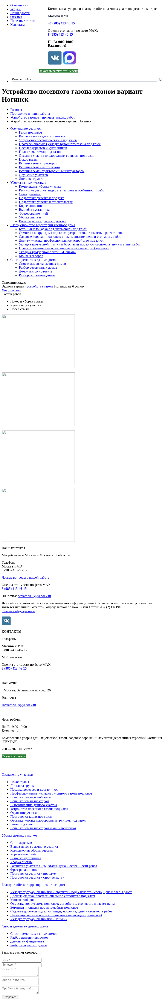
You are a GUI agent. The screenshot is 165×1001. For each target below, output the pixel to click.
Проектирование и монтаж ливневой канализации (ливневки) (64, 248)
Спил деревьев (30, 194)
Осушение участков (33, 175)
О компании (19, 5)
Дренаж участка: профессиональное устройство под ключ (61, 240)
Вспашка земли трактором (38, 163)
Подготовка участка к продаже (41, 198)
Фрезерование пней (33, 213)
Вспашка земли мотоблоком (39, 167)
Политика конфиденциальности (18, 611)
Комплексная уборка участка (40, 186)
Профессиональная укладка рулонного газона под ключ (60, 144)
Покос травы (28, 159)
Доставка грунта (31, 179)
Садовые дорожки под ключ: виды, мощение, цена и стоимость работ (70, 236)
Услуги (15, 9)
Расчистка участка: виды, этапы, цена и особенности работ (62, 190)
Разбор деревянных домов (38, 267)
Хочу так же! (11, 290)
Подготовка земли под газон (40, 152)
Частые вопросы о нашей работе (25, 577)
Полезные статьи (22, 21)
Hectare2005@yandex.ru (19, 705)
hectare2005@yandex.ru (34, 596)
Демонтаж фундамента (35, 271)
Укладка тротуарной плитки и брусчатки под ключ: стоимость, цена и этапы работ (80, 244)
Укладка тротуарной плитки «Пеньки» (47, 252)
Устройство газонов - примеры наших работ (42, 117)
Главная (16, 109)
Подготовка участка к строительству (46, 202)
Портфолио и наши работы (30, 113)
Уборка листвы (30, 217)
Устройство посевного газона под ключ (48, 140)
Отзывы (16, 17)
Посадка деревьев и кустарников (43, 148)
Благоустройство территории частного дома (42, 225)
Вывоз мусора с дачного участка (42, 221)
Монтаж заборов (31, 256)
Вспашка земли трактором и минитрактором (51, 171)
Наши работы (20, 13)
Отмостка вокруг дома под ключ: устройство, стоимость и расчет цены (71, 233)
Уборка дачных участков (28, 182)
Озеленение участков (25, 128)
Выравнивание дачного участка (42, 136)
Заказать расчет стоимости (58, 71)
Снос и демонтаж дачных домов (33, 260)
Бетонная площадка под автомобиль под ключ (53, 229)
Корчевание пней (31, 206)
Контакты (17, 24)
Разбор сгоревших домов (37, 275)
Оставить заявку (14, 756)
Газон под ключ (30, 132)
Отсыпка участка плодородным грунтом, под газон (56, 155)
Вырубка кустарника (34, 209)
